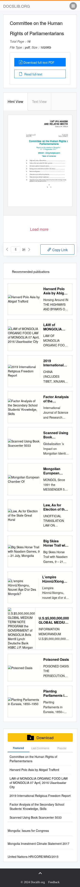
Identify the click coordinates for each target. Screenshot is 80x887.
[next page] (29, 249)
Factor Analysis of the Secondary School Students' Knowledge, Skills (56, 399)
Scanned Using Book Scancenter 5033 (55, 435)
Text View (39, 101)
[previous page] (7, 249)
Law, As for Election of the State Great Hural (55, 507)
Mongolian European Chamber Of (53, 471)
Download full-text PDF (38, 62)
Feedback (54, 882)
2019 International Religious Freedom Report (53, 363)
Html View (15, 101)
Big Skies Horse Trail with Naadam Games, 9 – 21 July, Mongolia (55, 543)
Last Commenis (40, 748)
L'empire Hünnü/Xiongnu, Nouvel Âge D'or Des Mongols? (55, 579)
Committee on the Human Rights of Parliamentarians (33, 759)
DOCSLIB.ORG (16, 6)
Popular (62, 748)
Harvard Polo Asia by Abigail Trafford (55, 291)
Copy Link (59, 249)
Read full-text (32, 74)
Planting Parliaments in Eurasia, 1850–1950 (55, 693)
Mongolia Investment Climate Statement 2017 (38, 843)
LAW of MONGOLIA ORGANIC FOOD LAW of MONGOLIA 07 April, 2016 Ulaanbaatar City (55, 327)
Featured (18, 748)
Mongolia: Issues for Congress (28, 830)
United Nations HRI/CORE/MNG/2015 (33, 856)
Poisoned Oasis (56, 659)
